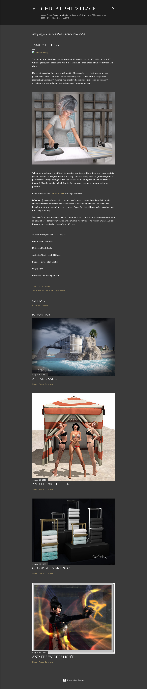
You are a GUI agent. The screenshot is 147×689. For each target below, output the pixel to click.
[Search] (113, 8)
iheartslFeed (49, 290)
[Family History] (40, 52)
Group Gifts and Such (52, 568)
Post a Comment (40, 305)
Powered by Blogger (75, 680)
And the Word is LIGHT (53, 656)
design (34, 290)
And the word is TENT (52, 484)
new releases (60, 290)
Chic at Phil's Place (68, 8)
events (41, 290)
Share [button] (47, 286)
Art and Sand (44, 379)
